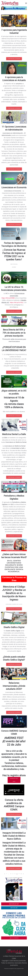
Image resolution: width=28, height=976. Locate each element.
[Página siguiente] (23, 873)
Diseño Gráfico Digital (14, 627)
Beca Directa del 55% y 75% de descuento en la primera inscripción (14, 332)
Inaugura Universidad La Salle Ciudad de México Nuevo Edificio (14, 836)
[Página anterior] (4, 873)
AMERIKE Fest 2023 (14, 780)
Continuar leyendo (14, 58)
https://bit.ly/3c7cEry (16, 302)
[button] (26, 3)
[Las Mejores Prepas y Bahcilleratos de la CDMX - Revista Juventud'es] (14, 8)
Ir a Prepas (15, 938)
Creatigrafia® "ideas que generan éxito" (16, 968)
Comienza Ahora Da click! (14, 604)
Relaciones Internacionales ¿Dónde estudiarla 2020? (14, 686)
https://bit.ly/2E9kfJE (8, 298)
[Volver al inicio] (11, 3)
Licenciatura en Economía (14, 187)
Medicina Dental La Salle (14, 434)
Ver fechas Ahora (14, 266)
